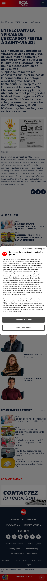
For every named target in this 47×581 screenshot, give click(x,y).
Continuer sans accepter (34, 248)
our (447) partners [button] (14, 259)
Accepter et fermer (23, 319)
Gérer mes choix (23, 327)
